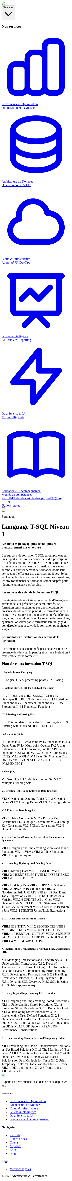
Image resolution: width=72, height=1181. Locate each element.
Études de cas (20, 498)
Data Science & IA (22, 1115)
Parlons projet (11, 505)
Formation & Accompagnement (29, 1119)
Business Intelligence (23, 1112)
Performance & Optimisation (28, 1101)
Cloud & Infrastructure (24, 1108)
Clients (33, 498)
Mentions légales (20, 1169)
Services (8, 7)
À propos (44, 498)
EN (8, 502)
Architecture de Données (25, 1104)
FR (4, 502)
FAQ (53, 498)
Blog (59, 498)
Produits (7, 498)
